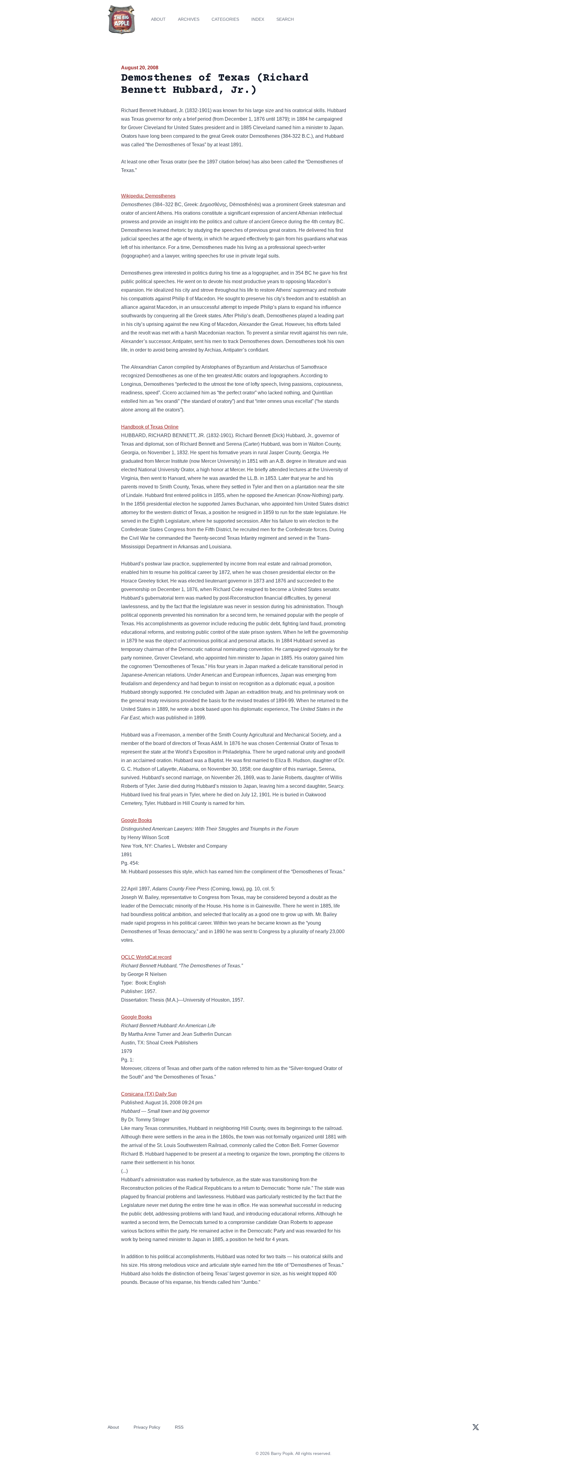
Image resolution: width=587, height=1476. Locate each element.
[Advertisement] (411, 111)
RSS (179, 1427)
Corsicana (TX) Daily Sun (149, 1094)
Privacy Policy (147, 1427)
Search (285, 19)
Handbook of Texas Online (150, 426)
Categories (225, 19)
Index (257, 19)
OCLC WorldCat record (146, 957)
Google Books (136, 820)
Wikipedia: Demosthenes (148, 196)
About (158, 19)
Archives (188, 19)
